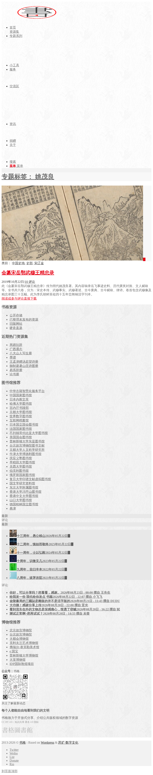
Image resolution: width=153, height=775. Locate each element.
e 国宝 (14, 651)
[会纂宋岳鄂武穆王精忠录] (73, 259)
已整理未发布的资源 (24, 319)
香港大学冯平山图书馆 (25, 491)
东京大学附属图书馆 (24, 487)
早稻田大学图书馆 (22, 462)
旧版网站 (16, 323)
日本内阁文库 (19, 399)
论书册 (14, 374)
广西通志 (16, 349)
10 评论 (30, 281)
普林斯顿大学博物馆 (24, 655)
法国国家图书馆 (21, 428)
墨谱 (13, 357)
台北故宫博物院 (21, 634)
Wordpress (47, 742)
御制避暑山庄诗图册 (24, 366)
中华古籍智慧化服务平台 (27, 391)
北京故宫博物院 (21, 630)
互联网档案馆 (19, 420)
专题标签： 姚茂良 (28, 176)
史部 (29, 263)
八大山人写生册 (21, 353)
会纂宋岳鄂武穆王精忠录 (28, 272)
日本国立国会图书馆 (24, 424)
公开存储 (16, 315)
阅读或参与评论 (13, 298)
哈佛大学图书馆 (21, 403)
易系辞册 (16, 370)
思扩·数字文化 (68, 742)
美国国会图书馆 (21, 437)
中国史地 (18, 263)
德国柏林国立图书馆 (24, 504)
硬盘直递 (16, 328)
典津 (13, 508)
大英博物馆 (18, 659)
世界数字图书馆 (21, 416)
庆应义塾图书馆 (21, 458)
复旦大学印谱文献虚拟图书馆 (30, 479)
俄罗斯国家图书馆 (22, 475)
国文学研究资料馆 (22, 483)
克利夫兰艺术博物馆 (24, 643)
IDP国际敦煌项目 (22, 664)
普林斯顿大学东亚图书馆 (27, 441)
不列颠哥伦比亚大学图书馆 (29, 433)
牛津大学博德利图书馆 (25, 454)
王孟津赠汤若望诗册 (24, 361)
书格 (22, 742)
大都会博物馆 (19, 638)
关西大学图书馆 (21, 466)
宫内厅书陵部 (19, 407)
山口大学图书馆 (21, 500)
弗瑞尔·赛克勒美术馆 (24, 647)
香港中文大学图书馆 (24, 496)
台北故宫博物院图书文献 (27, 445)
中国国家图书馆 (21, 395)
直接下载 (30, 298)
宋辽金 (39, 263)
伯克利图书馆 (19, 470)
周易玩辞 (16, 345)
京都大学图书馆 (21, 412)
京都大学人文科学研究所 (27, 449)
